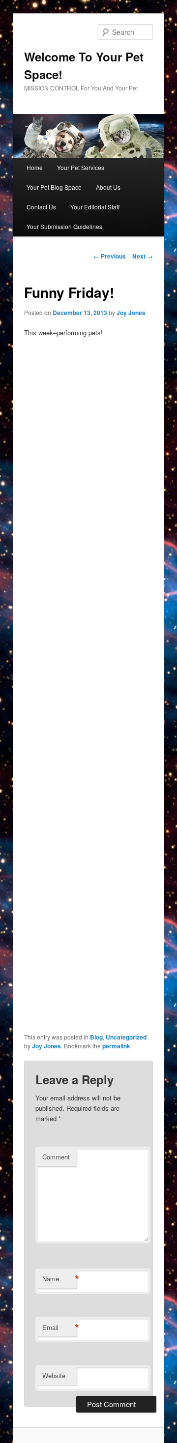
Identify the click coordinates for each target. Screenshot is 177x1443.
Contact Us (41, 206)
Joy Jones (131, 312)
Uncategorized (126, 1037)
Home (35, 167)
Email (59, 1327)
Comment (56, 1156)
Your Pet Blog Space (54, 187)
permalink (116, 1045)
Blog (96, 1037)
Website (53, 1375)
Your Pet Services (80, 167)
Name (59, 1279)
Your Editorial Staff (94, 206)
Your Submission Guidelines (64, 226)
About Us (108, 187)
